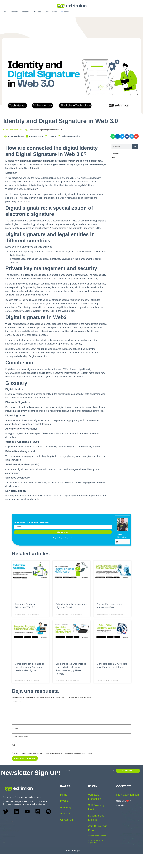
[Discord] (37, 811)
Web (13, 745)
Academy (25, 12)
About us (65, 813)
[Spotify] (48, 811)
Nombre (16, 728)
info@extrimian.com (128, 794)
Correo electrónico (20, 736)
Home (5, 130)
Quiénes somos (51, 12)
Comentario (17, 701)
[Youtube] (27, 811)
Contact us (66, 819)
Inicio (4, 12)
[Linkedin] (117, 542)
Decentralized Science (97, 836)
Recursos (37, 12)
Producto (14, 12)
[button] (112, 136)
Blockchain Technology (19, 130)
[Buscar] (135, 146)
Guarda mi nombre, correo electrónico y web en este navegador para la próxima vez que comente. (53, 753)
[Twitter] (5, 811)
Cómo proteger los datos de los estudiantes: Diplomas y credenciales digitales (29, 667)
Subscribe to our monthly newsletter (31, 522)
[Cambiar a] (65, 11)
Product (64, 800)
